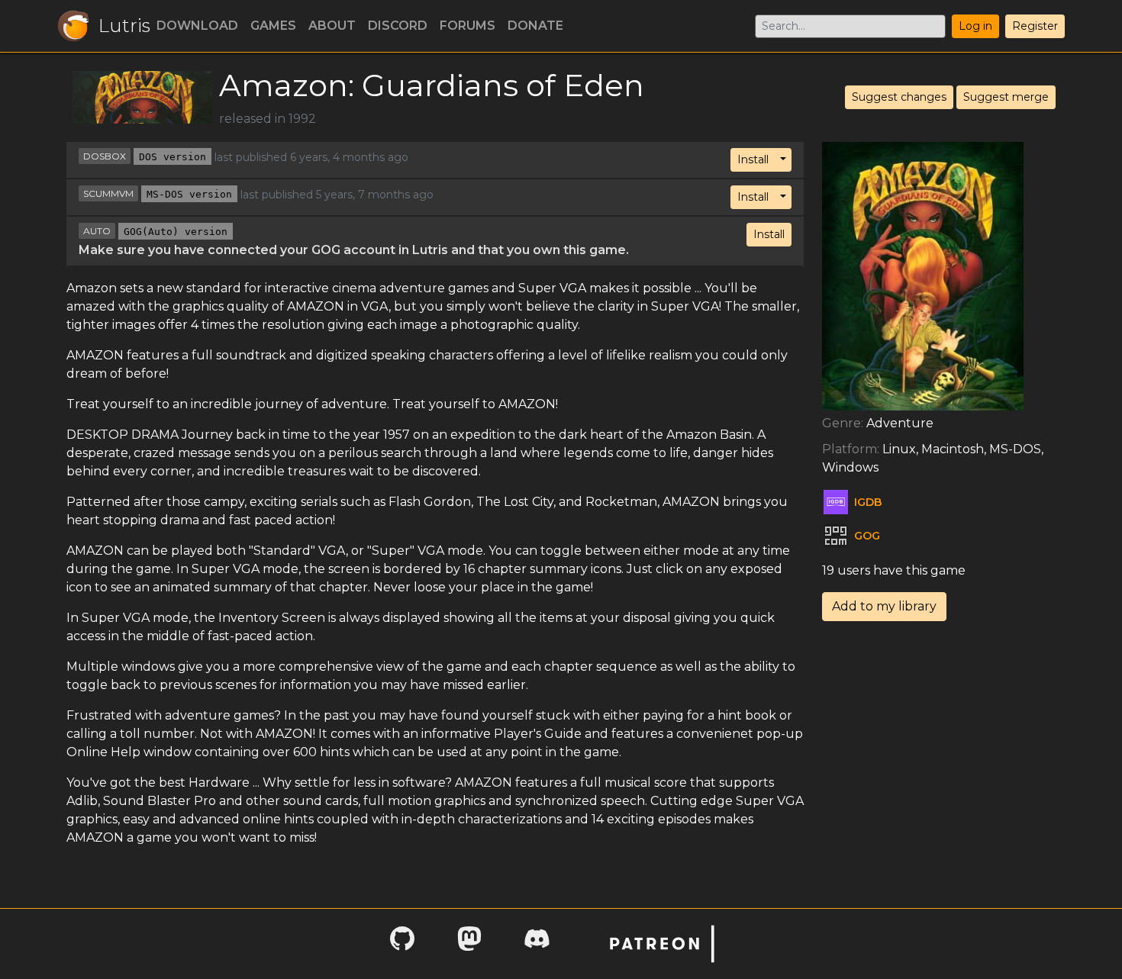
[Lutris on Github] (402, 943)
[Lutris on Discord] (536, 943)
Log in (975, 26)
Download (197, 25)
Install (753, 159)
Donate (535, 25)
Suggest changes (899, 97)
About (332, 25)
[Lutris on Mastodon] (469, 943)
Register (1035, 26)
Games (273, 25)
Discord (397, 25)
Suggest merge (1006, 97)
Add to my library (884, 606)
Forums (467, 25)
